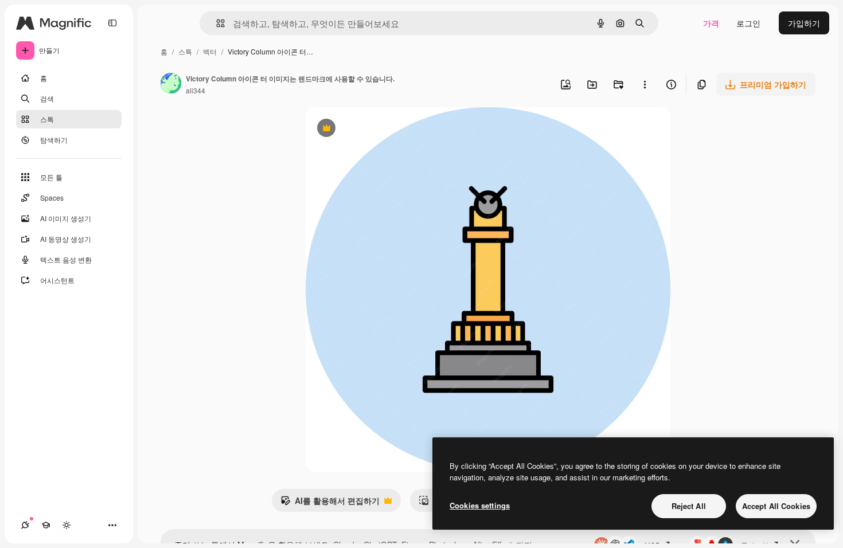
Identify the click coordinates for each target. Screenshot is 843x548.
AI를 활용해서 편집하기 (330, 503)
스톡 (185, 51)
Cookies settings (480, 505)
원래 (371, 129)
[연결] (25, 525)
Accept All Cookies (776, 505)
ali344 (195, 90)
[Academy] (46, 525)
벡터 (210, 51)
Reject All (689, 505)
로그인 (748, 23)
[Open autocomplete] (216, 23)
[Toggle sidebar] (112, 23)
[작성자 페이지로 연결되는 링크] (171, 84)
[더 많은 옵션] (644, 84)
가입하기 (804, 23)
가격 (711, 23)
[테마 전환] (66, 525)
